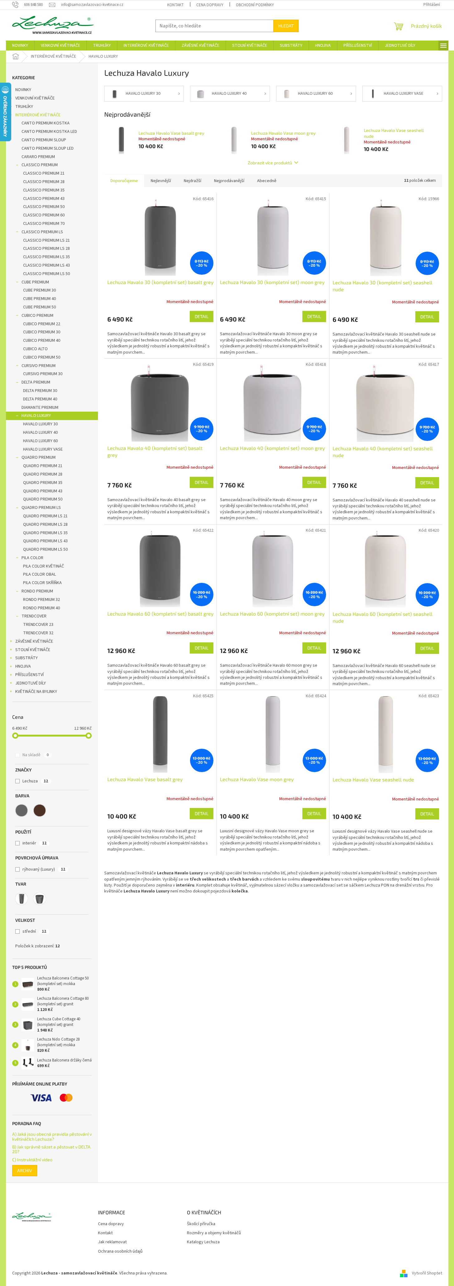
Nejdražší (192, 181)
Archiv (24, 1170)
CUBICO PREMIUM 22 (41, 324)
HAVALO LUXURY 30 (40, 424)
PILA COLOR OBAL (39, 574)
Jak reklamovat (112, 1242)
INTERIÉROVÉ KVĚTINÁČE (38, 115)
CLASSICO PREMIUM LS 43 (46, 265)
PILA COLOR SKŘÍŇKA (42, 583)
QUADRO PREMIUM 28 (42, 474)
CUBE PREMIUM (35, 282)
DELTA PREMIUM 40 (40, 399)
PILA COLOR (32, 558)
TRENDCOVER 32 (38, 633)
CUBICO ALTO (35, 349)
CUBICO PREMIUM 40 (41, 340)
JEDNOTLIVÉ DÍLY (30, 683)
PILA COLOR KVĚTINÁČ (43, 566)
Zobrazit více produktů (270, 162)
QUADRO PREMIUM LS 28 (45, 524)
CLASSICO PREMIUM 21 (44, 173)
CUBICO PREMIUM (37, 315)
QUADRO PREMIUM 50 (42, 499)
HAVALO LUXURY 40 (40, 432)
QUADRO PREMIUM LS (41, 508)
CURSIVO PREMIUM (39, 366)
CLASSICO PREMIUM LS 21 (46, 240)
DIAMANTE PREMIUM (40, 407)
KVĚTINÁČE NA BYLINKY (36, 692)
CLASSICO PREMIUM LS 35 (46, 257)
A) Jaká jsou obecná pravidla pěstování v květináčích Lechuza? (52, 1136)
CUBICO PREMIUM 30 (41, 332)
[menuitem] (20, 46)
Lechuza (35, 781)
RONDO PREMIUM (37, 591)
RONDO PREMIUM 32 (41, 600)
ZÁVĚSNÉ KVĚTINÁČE (34, 641)
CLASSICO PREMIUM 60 (44, 215)
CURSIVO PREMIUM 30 (42, 374)
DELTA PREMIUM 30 (40, 391)
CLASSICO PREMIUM (40, 165)
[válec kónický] (21, 898)
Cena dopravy (209, 5)
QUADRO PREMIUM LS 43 (45, 541)
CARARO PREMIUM (38, 157)
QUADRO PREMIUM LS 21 (45, 516)
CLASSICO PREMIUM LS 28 (46, 248)
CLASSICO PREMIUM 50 (44, 207)
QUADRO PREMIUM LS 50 (45, 549)
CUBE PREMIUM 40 (39, 299)
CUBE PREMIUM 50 (39, 307)
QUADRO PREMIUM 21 (42, 466)
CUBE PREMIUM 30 (39, 290)
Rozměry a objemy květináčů (214, 1233)
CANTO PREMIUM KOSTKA (46, 123)
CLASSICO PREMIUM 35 (44, 190)
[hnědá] (39, 810)
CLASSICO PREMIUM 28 (44, 182)
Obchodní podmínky (255, 5)
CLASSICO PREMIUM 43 (44, 199)
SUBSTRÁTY (26, 658)
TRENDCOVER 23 (38, 624)
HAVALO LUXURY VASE (43, 449)
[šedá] (21, 810)
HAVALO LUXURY (36, 416)
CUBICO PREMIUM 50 (41, 357)
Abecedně (266, 181)
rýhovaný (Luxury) (43, 869)
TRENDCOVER (34, 616)
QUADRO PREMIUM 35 (42, 483)
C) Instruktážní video (32, 1159)
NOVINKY (23, 90)
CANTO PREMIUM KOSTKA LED (49, 131)
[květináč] (39, 898)
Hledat (286, 25)
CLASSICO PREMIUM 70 (44, 223)
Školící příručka (201, 1224)
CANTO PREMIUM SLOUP (44, 140)
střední (34, 931)
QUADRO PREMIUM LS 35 (45, 533)
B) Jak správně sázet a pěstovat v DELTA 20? (51, 1149)
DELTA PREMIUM (36, 382)
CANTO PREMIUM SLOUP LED (48, 148)
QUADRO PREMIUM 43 (42, 491)
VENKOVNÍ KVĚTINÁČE (35, 98)
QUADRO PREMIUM (39, 457)
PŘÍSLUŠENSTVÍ (29, 675)
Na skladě (35, 755)
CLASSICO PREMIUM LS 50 (46, 274)
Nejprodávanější (229, 181)
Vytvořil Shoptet (427, 1273)
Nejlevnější (161, 181)
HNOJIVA (23, 666)
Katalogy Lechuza (203, 1242)
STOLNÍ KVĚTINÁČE (32, 650)
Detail (201, 316)
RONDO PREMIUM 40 (41, 608)
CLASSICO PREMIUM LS (42, 232)
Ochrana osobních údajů (120, 1252)
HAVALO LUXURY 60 (40, 441)
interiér (34, 843)
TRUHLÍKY (24, 107)
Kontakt (175, 5)
